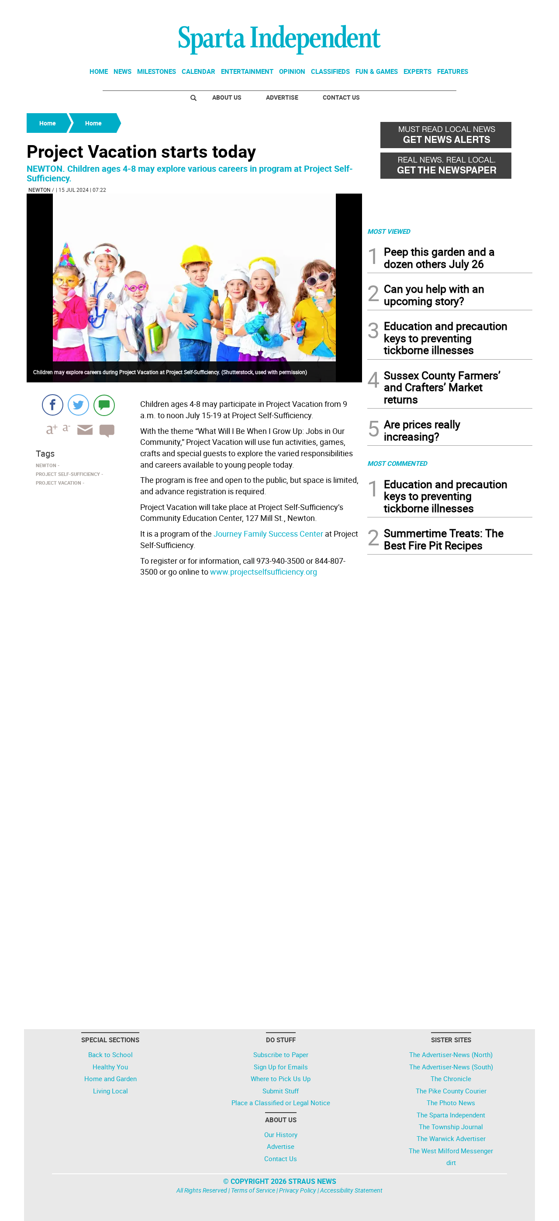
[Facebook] (52, 405)
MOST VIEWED (388, 231)
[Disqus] (194, 691)
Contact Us (341, 97)
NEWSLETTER (462, 10)
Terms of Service (253, 1190)
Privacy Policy (297, 1190)
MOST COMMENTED (397, 463)
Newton (39, 189)
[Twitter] (78, 405)
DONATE (511, 10)
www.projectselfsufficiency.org (263, 571)
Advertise (282, 97)
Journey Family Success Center (268, 533)
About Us (227, 97)
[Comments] (104, 405)
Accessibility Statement (351, 1190)
